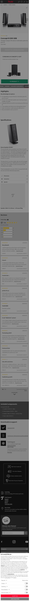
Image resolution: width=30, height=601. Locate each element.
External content (5, 592)
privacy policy (7, 577)
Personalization (4, 589)
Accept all (15, 595)
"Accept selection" (10, 573)
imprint (14, 577)
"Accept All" (22, 568)
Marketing (3, 586)
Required (3, 580)
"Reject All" (3, 565)
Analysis (3, 583)
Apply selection (15, 599)
